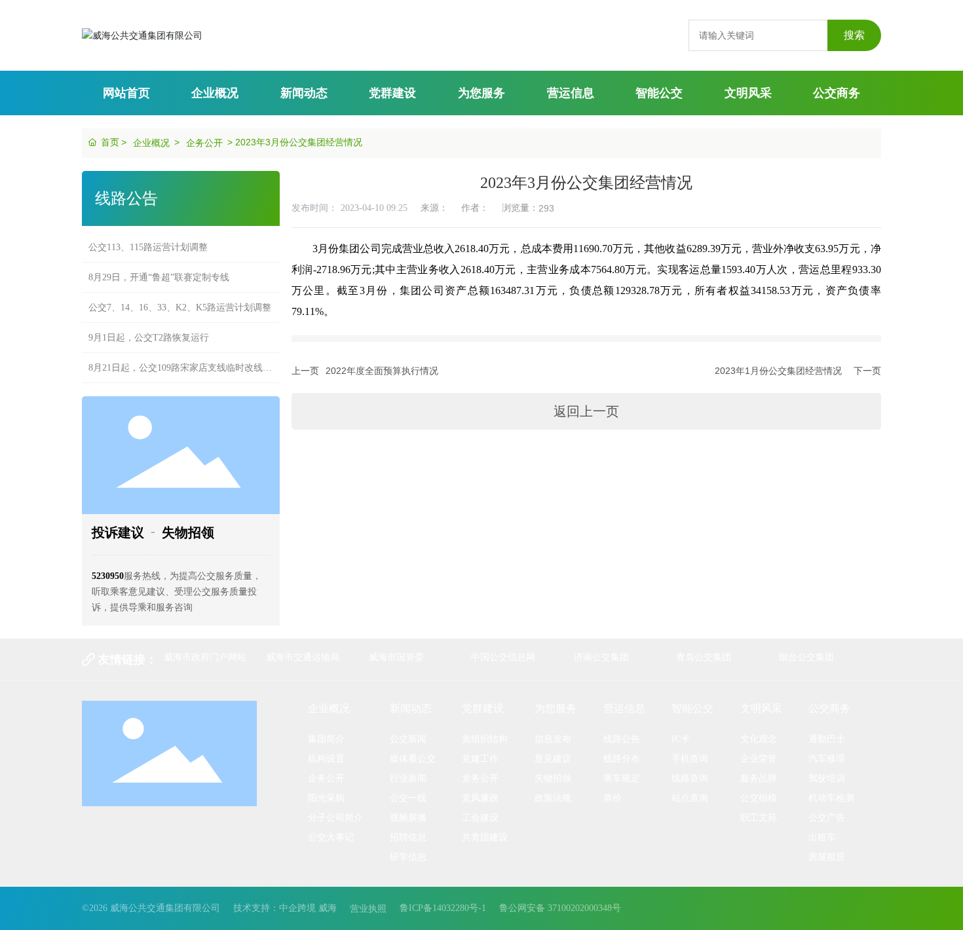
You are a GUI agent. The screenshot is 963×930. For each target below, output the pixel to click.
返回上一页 (586, 411)
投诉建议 (118, 532)
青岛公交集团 (703, 657)
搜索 (854, 35)
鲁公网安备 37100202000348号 (560, 908)
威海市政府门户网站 (205, 657)
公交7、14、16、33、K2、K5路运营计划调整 (179, 307)
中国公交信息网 (503, 657)
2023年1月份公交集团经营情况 (778, 370)
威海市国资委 (396, 657)
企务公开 (204, 143)
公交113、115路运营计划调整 (148, 247)
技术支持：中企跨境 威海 (285, 908)
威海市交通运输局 (302, 657)
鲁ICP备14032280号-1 (443, 908)
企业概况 (151, 143)
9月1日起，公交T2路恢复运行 (148, 338)
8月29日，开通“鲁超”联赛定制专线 (158, 277)
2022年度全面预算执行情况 (382, 370)
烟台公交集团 (806, 657)
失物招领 (188, 532)
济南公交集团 (601, 657)
